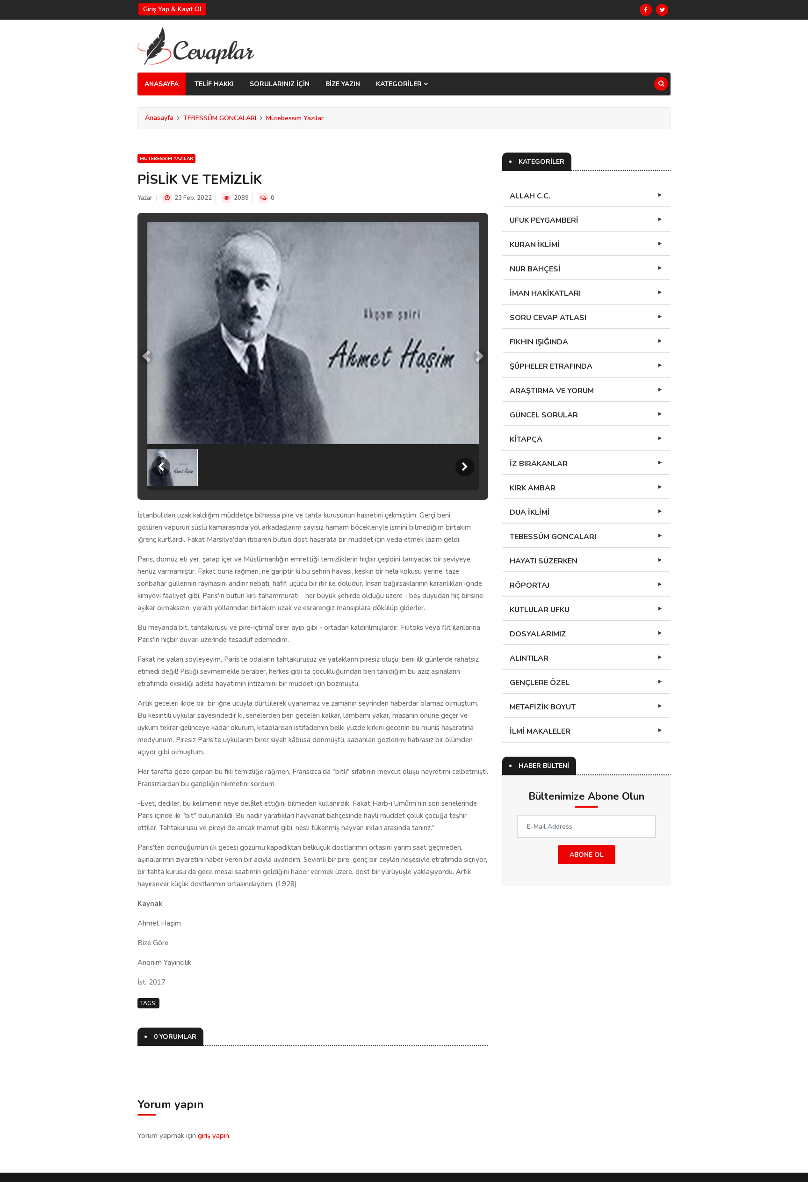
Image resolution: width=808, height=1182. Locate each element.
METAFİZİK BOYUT (543, 707)
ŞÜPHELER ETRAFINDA (551, 366)
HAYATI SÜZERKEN (543, 561)
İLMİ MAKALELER (540, 731)
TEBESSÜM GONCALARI (219, 118)
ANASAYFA (161, 84)
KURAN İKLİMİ (535, 245)
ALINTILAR (529, 658)
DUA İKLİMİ (530, 512)
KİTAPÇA (526, 439)
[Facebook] (646, 10)
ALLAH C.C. (530, 196)
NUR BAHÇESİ (535, 269)
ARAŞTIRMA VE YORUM (552, 391)
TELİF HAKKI (214, 84)
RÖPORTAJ (529, 585)
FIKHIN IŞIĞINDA (539, 342)
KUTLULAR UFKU (540, 610)
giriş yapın (213, 1135)
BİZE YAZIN (342, 84)
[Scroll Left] (161, 467)
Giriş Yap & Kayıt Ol (172, 9)
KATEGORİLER (400, 84)
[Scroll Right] (464, 467)
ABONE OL (587, 854)
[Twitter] (662, 10)
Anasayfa (159, 117)
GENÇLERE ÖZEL (540, 683)
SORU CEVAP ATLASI (548, 318)
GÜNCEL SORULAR (544, 415)
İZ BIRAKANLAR (539, 464)
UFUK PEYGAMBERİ (544, 220)
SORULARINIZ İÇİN (280, 84)
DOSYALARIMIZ (538, 634)
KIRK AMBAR (533, 488)
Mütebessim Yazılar (295, 118)
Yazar (144, 198)
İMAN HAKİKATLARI (545, 293)
